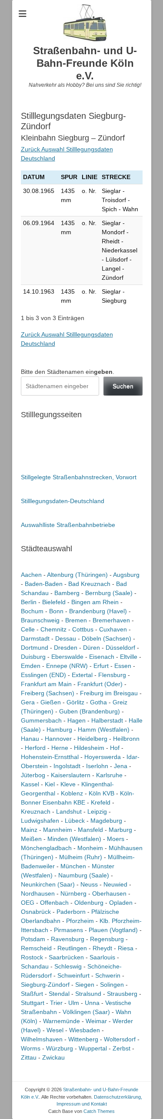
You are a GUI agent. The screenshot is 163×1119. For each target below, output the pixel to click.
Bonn (56, 611)
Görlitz (75, 702)
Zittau (29, 1057)
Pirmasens (68, 929)
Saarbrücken (66, 957)
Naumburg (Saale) (83, 875)
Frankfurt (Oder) (100, 684)
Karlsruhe (109, 775)
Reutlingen (72, 948)
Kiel (50, 784)
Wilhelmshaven (42, 1039)
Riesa (125, 948)
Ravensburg (67, 939)
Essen (122, 665)
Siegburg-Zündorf (45, 984)
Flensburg (112, 674)
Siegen (84, 984)
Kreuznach (35, 811)
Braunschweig (40, 620)
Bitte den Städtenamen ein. (67, 371)
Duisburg (33, 656)
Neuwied (115, 884)
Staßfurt (32, 993)
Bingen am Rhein (95, 602)
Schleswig (68, 966)
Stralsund (88, 993)
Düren (91, 647)
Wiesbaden (84, 1030)
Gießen (50, 702)
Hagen (76, 720)
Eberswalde (67, 656)
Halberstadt (107, 720)
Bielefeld (54, 602)
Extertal (82, 674)
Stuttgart (32, 1002)
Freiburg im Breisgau (109, 693)
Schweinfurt (73, 975)
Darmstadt (35, 638)
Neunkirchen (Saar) (48, 884)
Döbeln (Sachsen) (106, 638)
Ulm (73, 1002)
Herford (35, 747)
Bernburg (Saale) (109, 592)
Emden (30, 665)
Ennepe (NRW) (67, 665)
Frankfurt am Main (46, 684)
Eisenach (101, 656)
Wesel (55, 1030)
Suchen (123, 386)
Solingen (112, 984)
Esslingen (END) (43, 674)
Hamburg (59, 729)
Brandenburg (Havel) (98, 611)
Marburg (120, 829)
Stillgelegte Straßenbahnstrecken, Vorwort (78, 477)
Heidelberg (92, 738)
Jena (120, 765)
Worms (30, 1048)
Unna (92, 1002)
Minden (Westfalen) (74, 838)
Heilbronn (126, 738)
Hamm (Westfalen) (104, 729)
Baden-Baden (44, 583)
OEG (27, 902)
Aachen (31, 574)
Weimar (96, 1021)
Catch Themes (99, 1111)
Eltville (128, 656)
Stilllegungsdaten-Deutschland (62, 500)
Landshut (69, 811)
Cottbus (82, 629)
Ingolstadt (66, 765)
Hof (115, 747)
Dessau (65, 638)
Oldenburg (88, 902)
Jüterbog (33, 775)
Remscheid (36, 948)
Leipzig (97, 811)
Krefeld (100, 802)
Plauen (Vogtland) (113, 929)
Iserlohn (97, 765)
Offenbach (54, 902)
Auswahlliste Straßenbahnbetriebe (68, 524)
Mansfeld (90, 829)
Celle (28, 629)
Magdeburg (106, 820)
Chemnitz (53, 629)
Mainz (29, 829)
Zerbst (121, 1048)
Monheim (90, 847)
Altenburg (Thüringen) (77, 574)
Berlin (29, 602)
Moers (115, 838)
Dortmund (34, 647)
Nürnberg (73, 893)
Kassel (30, 784)
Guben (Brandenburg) (89, 711)
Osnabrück (36, 911)
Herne (59, 747)
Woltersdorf (120, 1039)
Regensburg (107, 939)
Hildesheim (89, 747)
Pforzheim (80, 920)
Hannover (58, 738)
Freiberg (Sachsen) (47, 693)
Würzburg (59, 1048)
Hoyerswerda (102, 756)
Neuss (89, 884)
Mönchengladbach (46, 847)
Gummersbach (41, 720)
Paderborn (71, 911)
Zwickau (53, 1057)
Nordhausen (38, 893)
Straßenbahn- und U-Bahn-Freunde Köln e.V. (85, 63)
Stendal (59, 993)
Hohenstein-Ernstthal (50, 756)
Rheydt (102, 948)
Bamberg (67, 592)
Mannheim (57, 829)
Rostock (32, 957)
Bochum (32, 611)
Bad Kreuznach (89, 583)
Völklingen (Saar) (86, 1011)
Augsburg (126, 574)
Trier (56, 1002)
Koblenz (72, 793)
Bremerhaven (111, 620)
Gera (28, 702)
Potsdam (33, 939)
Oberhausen (109, 893)
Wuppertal (93, 1048)
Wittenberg (83, 1039)
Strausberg (122, 993)
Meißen (31, 838)
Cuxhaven (113, 629)
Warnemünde (61, 1021)
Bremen (76, 620)
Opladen (121, 902)
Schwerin (107, 975)
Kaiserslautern (70, 775)
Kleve (68, 784)
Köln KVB (101, 793)
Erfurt (101, 665)
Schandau (35, 966)
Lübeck (75, 820)
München (73, 866)
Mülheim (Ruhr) (80, 857)
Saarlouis (102, 957)
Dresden (65, 647)
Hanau (30, 738)
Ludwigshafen (40, 820)
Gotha (98, 702)
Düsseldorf (120, 647)
